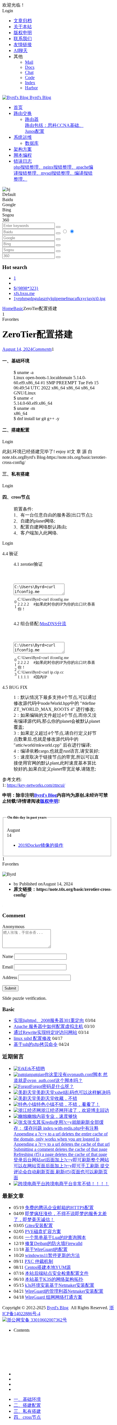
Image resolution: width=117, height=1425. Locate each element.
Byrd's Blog (45, 795)
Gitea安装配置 (39, 1225)
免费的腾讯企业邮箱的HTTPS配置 (59, 1207)
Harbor (31, 87)
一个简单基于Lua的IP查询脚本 (55, 1237)
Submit (10, 988)
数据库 (32, 143)
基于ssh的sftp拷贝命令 (36, 1044)
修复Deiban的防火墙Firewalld (53, 1243)
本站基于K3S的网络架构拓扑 (54, 1279)
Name (7, 956)
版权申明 (23, 32)
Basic (18, 308)
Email (7, 967)
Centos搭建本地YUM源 (48, 1267)
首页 (18, 107)
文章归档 (23, 20)
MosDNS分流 (53, 623)
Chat (29, 72)
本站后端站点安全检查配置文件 (57, 1273)
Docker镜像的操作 (40, 845)
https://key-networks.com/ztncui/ (36, 785)
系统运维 (23, 137)
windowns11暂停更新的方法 (52, 1255)
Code (30, 77)
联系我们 (23, 38)
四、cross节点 (27, 1417)
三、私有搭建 (27, 1411)
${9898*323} (26, 288)
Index (30, 82)
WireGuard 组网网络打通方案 (53, 1297)
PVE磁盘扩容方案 (43, 1231)
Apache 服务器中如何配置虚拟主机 (48, 1026)
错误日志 (53, 170)
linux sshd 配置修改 (32, 1038)
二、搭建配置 (27, 1405)
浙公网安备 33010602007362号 (37, 1319)
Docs (29, 67)
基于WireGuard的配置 (46, 1249)
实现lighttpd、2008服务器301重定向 (49, 1020)
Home (7, 308)
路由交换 (23, 113)
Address (10, 977)
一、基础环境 (27, 1399)
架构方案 (23, 149)
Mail (29, 62)
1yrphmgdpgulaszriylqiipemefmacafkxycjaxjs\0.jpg (59, 298)
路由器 (54, 125)
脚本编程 (23, 155)
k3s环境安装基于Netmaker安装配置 (59, 1285)
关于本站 (23, 26)
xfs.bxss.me (24, 293)
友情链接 (23, 44)
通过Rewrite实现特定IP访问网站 (45, 1032)
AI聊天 (21, 50)
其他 (18, 56)
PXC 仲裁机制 (39, 1261)
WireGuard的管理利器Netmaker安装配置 (64, 1291)
